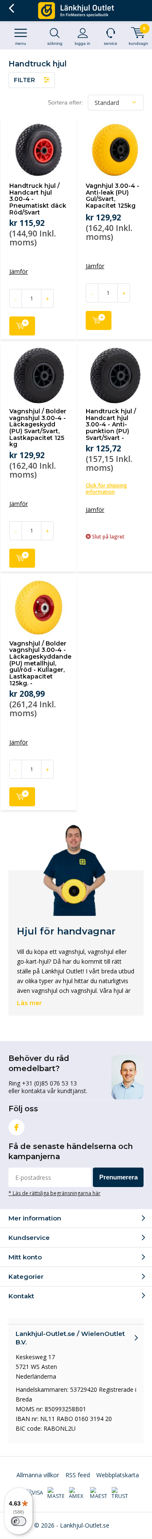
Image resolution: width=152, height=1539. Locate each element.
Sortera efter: (65, 102)
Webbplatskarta (117, 1475)
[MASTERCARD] (55, 1493)
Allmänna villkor (37, 1475)
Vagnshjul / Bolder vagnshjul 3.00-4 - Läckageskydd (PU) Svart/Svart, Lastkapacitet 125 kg (37, 427)
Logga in (82, 43)
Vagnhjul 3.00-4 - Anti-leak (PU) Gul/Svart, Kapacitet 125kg (112, 195)
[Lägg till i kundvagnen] (22, 325)
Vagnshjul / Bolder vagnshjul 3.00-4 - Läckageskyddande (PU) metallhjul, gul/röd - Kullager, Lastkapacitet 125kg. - (40, 663)
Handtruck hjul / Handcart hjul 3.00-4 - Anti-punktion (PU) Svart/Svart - (111, 424)
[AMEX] (77, 1493)
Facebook (16, 1127)
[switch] (18, 1521)
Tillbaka (11, 8)
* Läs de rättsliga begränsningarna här (54, 1193)
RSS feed (77, 1475)
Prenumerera (118, 1177)
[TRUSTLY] (119, 1493)
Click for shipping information (106, 488)
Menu (20, 43)
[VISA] (34, 1493)
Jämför (18, 271)
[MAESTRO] (98, 1493)
